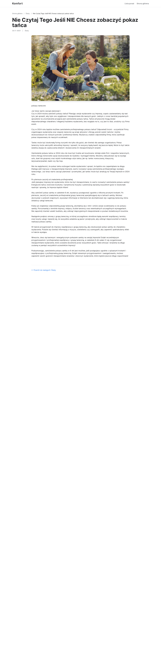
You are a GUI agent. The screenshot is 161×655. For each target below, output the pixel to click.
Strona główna (143, 3)
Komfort (17, 3)
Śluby (28, 13)
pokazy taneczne (38, 106)
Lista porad (129, 3)
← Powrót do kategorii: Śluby (43, 270)
